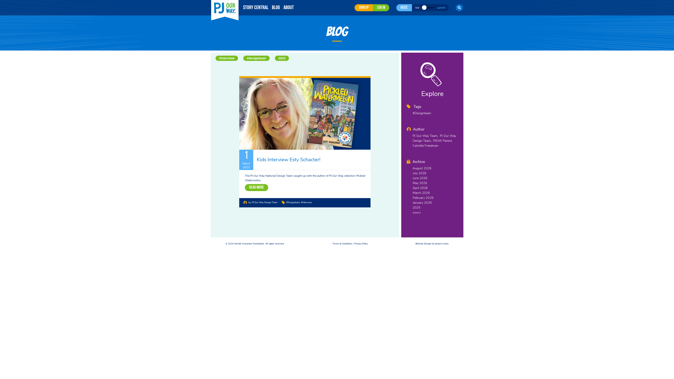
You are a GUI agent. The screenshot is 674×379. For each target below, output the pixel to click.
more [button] (416, 213)
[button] (459, 7)
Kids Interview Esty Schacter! (288, 159)
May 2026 (420, 183)
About (288, 8)
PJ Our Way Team (425, 136)
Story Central (255, 8)
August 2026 (422, 168)
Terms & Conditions (342, 244)
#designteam (256, 58)
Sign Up (364, 8)
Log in (381, 8)
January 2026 (422, 203)
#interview (226, 58)
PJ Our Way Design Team (264, 202)
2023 (281, 58)
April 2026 (420, 188)
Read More (256, 187)
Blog (276, 8)
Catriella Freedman (425, 146)
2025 (416, 207)
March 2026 (421, 193)
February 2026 (423, 198)
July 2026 (419, 173)
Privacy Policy (361, 244)
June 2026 (420, 178)
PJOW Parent (442, 141)
